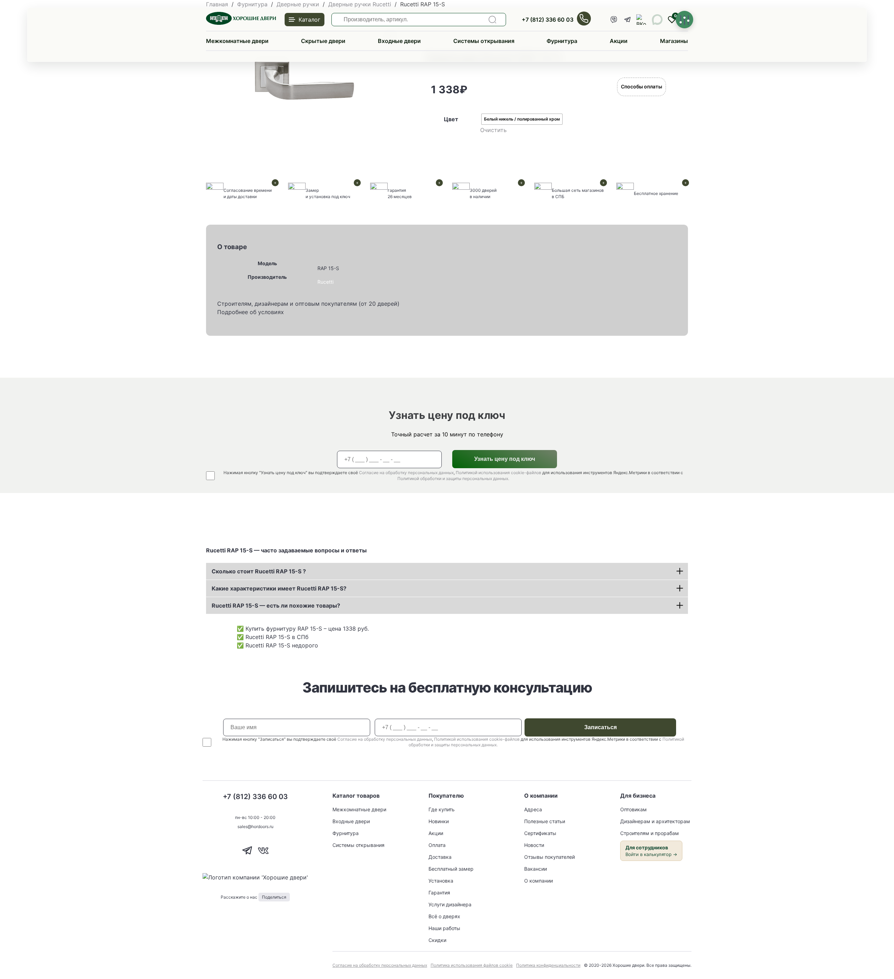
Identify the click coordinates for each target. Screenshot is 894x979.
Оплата (437, 845)
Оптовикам (633, 809)
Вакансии (535, 869)
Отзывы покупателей (549, 857)
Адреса (533, 809)
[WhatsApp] (613, 19)
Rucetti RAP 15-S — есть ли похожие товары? (276, 605)
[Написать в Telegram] (247, 856)
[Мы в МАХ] (657, 20)
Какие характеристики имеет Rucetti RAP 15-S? (279, 588)
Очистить (493, 129)
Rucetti (325, 282)
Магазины (674, 40)
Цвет (451, 119)
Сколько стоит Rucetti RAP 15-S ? (259, 571)
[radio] (522, 119)
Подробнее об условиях (250, 312)
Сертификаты (540, 833)
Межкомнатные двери (237, 40)
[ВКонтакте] (641, 19)
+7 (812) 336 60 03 (547, 19)
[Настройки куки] (684, 19)
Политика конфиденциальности (548, 965)
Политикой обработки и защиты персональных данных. (453, 478)
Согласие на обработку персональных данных (406, 472)
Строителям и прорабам (649, 833)
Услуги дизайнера (449, 904)
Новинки (438, 821)
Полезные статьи (544, 821)
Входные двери (399, 40)
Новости (534, 845)
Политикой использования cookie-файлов (498, 472)
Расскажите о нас (253, 897)
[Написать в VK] (263, 856)
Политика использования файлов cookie (472, 965)
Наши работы (444, 928)
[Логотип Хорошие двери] (241, 22)
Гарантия (439, 892)
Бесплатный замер (451, 869)
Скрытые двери (323, 40)
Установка (440, 881)
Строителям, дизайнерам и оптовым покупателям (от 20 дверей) (308, 303)
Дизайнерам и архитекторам (655, 821)
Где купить (441, 809)
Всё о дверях (444, 916)
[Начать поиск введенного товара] (492, 19)
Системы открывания (483, 40)
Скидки (437, 940)
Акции (619, 40)
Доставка (440, 857)
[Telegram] (627, 19)
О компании (538, 881)
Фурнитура (562, 40)
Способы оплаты (641, 86)
